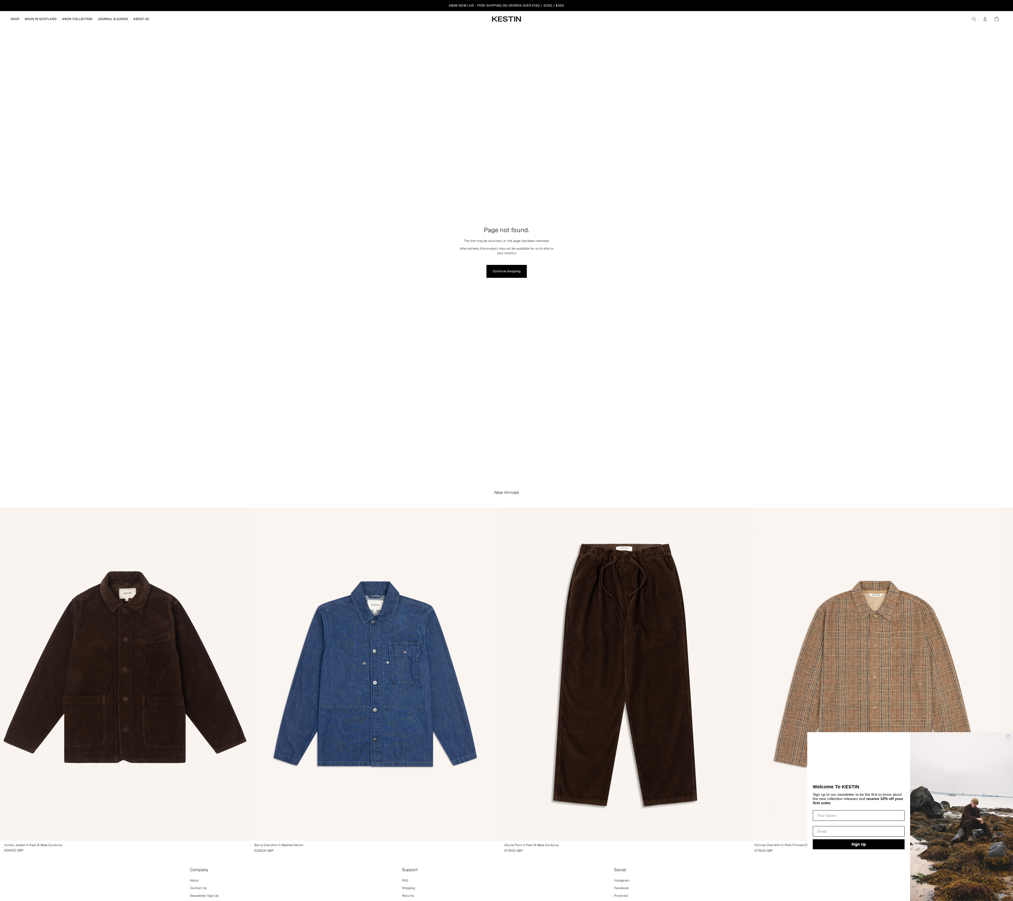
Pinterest (621, 896)
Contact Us (198, 888)
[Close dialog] (1008, 737)
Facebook (621, 888)
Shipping (408, 888)
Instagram (621, 880)
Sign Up (858, 844)
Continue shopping (506, 271)
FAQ (405, 880)
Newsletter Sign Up (204, 896)
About (194, 880)
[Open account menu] (985, 19)
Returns (408, 896)
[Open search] (974, 19)
